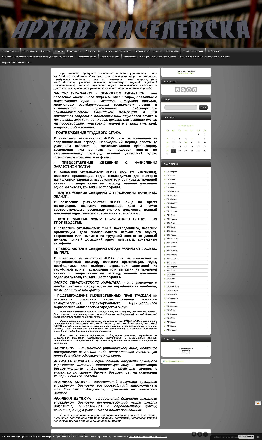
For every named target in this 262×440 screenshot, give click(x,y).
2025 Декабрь (172, 298)
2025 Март (171, 263)
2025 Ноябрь (172, 294)
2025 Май (171, 271)
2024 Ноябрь (172, 247)
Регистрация (183, 73)
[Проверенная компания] (173, 361)
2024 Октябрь (172, 243)
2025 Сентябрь (173, 286)
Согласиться (246, 437)
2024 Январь (172, 207)
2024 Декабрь (172, 251)
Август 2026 (186, 125)
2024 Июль (171, 231)
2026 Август (172, 330)
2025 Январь (172, 255)
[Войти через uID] (177, 89)
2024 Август (172, 235)
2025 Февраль (172, 259)
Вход (192, 73)
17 (167, 147)
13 (186, 143)
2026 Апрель (172, 314)
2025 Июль (171, 278)
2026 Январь (172, 302)
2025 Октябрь (172, 290)
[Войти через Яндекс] (189, 89)
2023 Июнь (171, 179)
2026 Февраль (172, 306)
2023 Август (172, 187)
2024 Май (171, 223)
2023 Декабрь (172, 203)
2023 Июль (171, 183)
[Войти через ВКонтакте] (183, 89)
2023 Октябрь (172, 195)
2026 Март (171, 310)
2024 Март (171, 215)
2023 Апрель (172, 171)
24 (167, 151)
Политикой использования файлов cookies (148, 436)
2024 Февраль (172, 211)
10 (167, 143)
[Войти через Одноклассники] (194, 89)
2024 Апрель (172, 219)
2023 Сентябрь (173, 191)
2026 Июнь (171, 322)
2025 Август (172, 282)
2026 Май (171, 318)
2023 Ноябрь (172, 199)
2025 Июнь (171, 275)
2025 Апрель (172, 267)
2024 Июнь (171, 227)
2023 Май (171, 175)
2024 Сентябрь (173, 239)
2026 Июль (171, 326)
